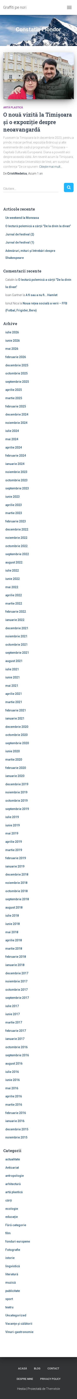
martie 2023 (13, 513)
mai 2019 (11, 833)
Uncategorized (15, 1315)
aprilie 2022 (13, 595)
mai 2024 (11, 439)
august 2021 (13, 661)
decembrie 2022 (16, 529)
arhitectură (13, 1184)
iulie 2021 (12, 669)
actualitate (12, 1159)
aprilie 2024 (13, 447)
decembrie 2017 (16, 973)
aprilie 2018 (13, 940)
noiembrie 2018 (16, 882)
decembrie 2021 (16, 628)
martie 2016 (13, 1104)
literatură (11, 1274)
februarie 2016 (15, 1113)
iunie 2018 (12, 924)
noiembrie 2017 (16, 981)
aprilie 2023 (13, 505)
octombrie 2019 (16, 800)
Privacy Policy (50, 1378)
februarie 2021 (15, 710)
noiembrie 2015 (16, 1137)
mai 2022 (11, 587)
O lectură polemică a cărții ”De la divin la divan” (38, 226)
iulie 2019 (12, 817)
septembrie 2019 (17, 809)
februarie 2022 (15, 611)
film (8, 1233)
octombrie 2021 (16, 644)
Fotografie (12, 1249)
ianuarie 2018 (14, 965)
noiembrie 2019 (16, 792)
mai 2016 (11, 1088)
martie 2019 (13, 850)
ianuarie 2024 (14, 464)
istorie (10, 1258)
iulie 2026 (12, 332)
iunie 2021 (12, 677)
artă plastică (13, 107)
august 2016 (13, 1063)
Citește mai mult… (50, 166)
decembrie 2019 (16, 784)
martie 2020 (13, 759)
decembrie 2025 (16, 365)
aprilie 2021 (13, 693)
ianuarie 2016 (14, 1121)
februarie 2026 (15, 357)
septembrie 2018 (17, 899)
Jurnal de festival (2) (19, 234)
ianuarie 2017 (14, 1039)
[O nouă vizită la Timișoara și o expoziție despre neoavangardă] (38, 75)
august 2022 (13, 562)
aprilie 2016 (13, 1096)
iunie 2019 (12, 825)
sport (9, 1299)
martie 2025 (13, 398)
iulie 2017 (12, 1006)
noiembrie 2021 (16, 636)
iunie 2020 (12, 751)
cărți (8, 1200)
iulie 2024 (12, 431)
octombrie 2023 (16, 480)
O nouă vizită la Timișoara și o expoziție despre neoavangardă (37, 122)
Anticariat (12, 1167)
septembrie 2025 (17, 381)
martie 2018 (13, 948)
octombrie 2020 (16, 735)
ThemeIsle (53, 1388)
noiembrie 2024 (16, 422)
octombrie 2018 (16, 891)
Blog (37, 1368)
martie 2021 (13, 702)
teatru (9, 1307)
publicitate (12, 1291)
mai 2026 (11, 348)
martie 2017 (13, 1022)
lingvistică (12, 1266)
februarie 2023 (15, 521)
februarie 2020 (15, 768)
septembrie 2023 (17, 488)
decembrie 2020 (16, 726)
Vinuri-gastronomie (19, 1332)
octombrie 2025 (16, 373)
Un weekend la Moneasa (22, 217)
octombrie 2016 (16, 1047)
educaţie (11, 1216)
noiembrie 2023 (16, 472)
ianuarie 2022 (14, 620)
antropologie (14, 1175)
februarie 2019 (15, 858)
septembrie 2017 (17, 997)
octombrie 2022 (16, 546)
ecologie (11, 1208)
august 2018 (13, 907)
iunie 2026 (12, 340)
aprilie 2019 (13, 841)
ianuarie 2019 (14, 866)
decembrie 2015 (16, 1129)
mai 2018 (11, 932)
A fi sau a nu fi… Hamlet (41, 295)
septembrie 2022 (17, 554)
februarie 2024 (15, 455)
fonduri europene (17, 1241)
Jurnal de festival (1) (19, 242)
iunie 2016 (12, 1080)
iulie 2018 (12, 915)
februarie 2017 (15, 1030)
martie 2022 (13, 603)
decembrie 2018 (16, 874)
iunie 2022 (12, 579)
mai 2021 (11, 685)
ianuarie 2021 (14, 718)
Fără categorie (15, 1225)
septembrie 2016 (17, 1055)
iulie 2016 (12, 1072)
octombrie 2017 (16, 989)
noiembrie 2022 (16, 537)
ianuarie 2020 (14, 776)
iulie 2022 (12, 570)
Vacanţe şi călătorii (18, 1323)
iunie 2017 (12, 1014)
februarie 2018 (15, 956)
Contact (53, 1368)
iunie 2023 (12, 496)
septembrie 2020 (17, 743)
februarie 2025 (15, 406)
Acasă (22, 1368)
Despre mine (25, 1378)
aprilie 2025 (13, 389)
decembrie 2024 (16, 414)
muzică (10, 1282)
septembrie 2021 (17, 652)
